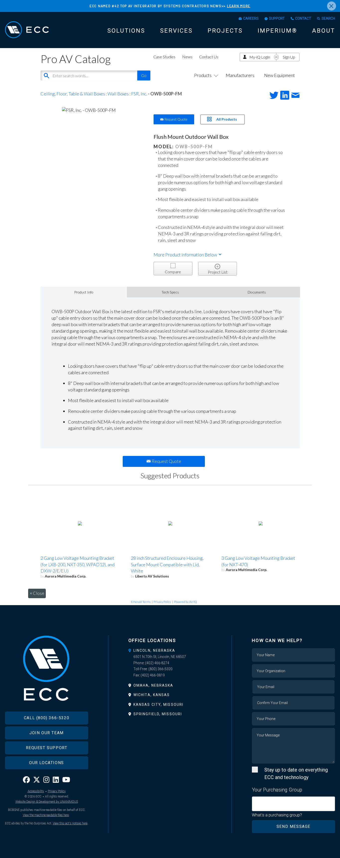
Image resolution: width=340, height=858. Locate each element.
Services (176, 30)
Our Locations (46, 762)
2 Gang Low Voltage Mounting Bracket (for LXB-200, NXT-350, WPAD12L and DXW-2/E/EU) (77, 564)
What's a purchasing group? (277, 814)
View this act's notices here (70, 823)
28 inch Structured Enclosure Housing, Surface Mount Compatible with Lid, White (167, 564)
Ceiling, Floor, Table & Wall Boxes (73, 93)
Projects (225, 30)
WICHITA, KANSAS (151, 695)
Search (328, 18)
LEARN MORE (238, 6)
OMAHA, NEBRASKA (153, 685)
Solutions (126, 30)
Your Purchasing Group (277, 790)
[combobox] (293, 803)
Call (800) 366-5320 (46, 717)
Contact (303, 18)
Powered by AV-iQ (185, 602)
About (323, 30)
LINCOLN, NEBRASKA (154, 650)
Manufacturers (240, 75)
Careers (251, 18)
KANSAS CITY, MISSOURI (158, 705)
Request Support (46, 747)
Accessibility (36, 791)
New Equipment (279, 75)
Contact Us (208, 56)
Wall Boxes (118, 93)
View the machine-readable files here (46, 815)
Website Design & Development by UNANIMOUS (46, 801)
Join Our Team (46, 732)
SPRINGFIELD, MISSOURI (157, 714)
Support (277, 18)
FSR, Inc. (139, 93)
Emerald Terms (141, 602)
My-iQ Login (259, 57)
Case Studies (164, 56)
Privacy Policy (162, 602)
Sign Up (289, 57)
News (187, 56)
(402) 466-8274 (157, 663)
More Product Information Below (186, 254)
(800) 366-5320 (160, 669)
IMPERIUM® (277, 30)
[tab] (170, 650)
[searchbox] (255, 801)
